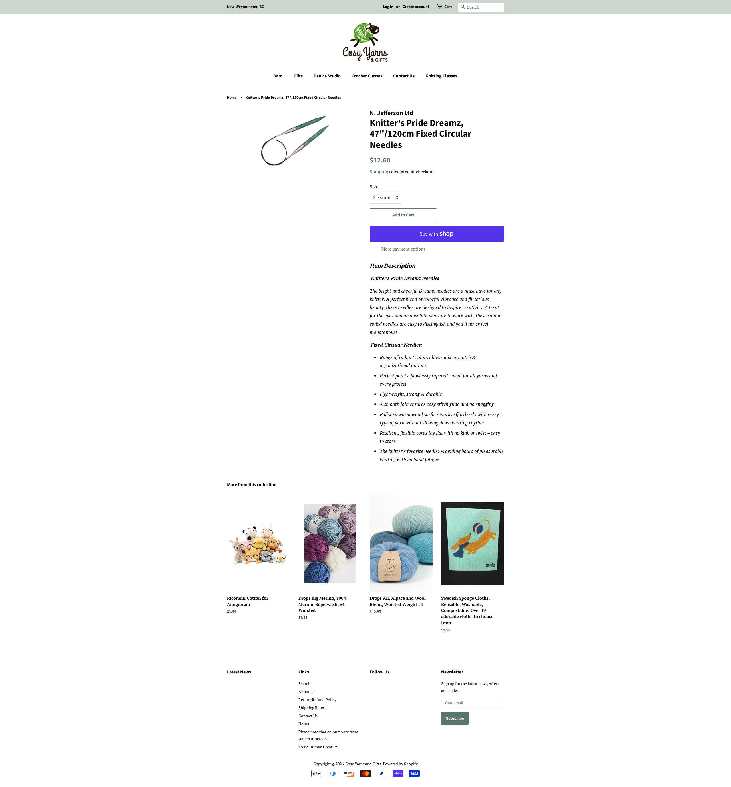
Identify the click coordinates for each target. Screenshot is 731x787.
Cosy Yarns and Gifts (363, 763)
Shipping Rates (311, 707)
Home (232, 97)
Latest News (239, 672)
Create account (416, 7)
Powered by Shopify (400, 763)
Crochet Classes (367, 76)
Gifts (298, 76)
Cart (448, 7)
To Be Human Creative (318, 747)
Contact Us (404, 76)
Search (304, 683)
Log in (388, 7)
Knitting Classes (441, 76)
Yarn (278, 76)
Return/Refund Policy (317, 699)
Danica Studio (327, 76)
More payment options (403, 249)
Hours (303, 723)
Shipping (379, 171)
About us (306, 691)
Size (374, 186)
